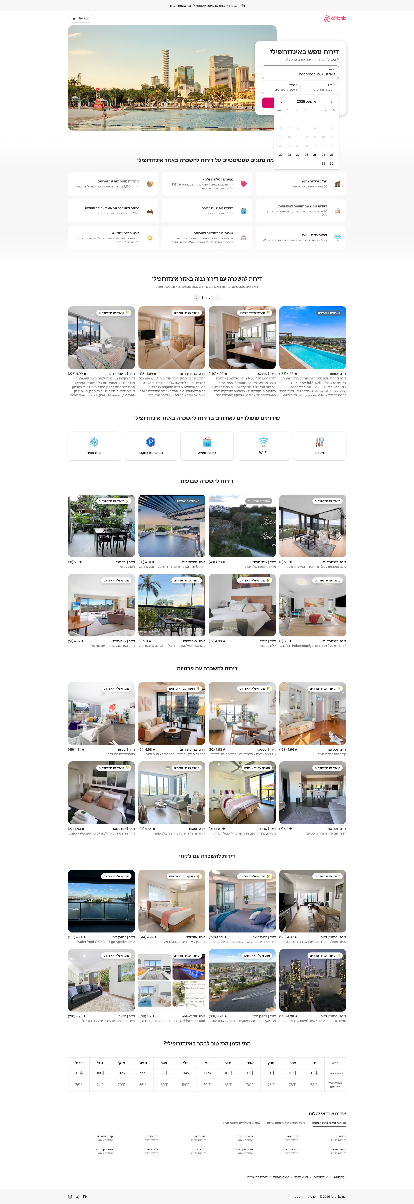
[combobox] (301, 74)
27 (297, 155)
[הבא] (196, 297)
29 (281, 155)
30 (332, 164)
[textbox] (320, 89)
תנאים (298, 1197)
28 (289, 155)
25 (315, 155)
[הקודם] (217, 297)
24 (323, 155)
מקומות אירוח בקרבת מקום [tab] (329, 1123)
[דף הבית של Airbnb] (335, 18)
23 (332, 155)
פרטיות (311, 1197)
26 (306, 155)
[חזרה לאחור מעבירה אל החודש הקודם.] (331, 101)
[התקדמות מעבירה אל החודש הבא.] (281, 101)
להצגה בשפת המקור (182, 6)
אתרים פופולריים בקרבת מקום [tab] (241, 1123)
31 (323, 164)
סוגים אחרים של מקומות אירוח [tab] (286, 1123)
